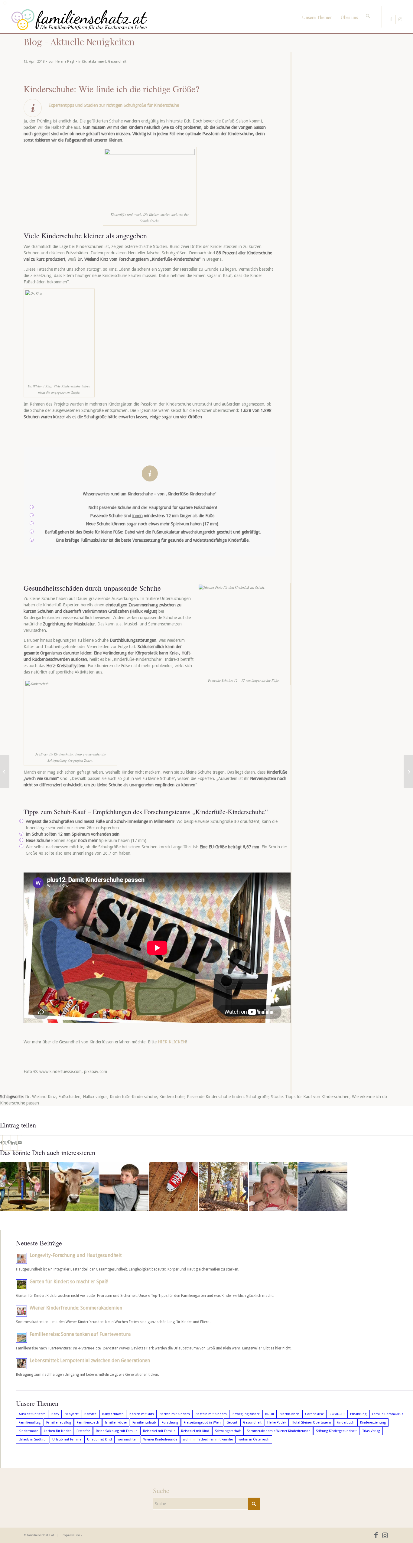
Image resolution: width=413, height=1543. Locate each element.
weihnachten (128, 1439)
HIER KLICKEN (171, 1041)
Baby (55, 1414)
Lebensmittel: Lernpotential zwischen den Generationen (90, 1360)
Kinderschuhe (171, 1096)
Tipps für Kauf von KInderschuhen (317, 1096)
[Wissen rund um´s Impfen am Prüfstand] (408, 771)
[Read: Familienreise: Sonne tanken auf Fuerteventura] (21, 1337)
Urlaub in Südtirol (33, 1439)
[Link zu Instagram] (400, 19)
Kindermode (28, 1431)
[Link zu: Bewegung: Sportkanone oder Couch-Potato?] (24, 1186)
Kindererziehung (373, 1422)
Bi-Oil (269, 1414)
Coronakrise (314, 1414)
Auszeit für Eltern (32, 1414)
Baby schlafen (113, 1414)
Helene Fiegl (64, 62)
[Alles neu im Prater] (4, 771)
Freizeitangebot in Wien (202, 1422)
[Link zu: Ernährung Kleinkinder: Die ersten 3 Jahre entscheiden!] (273, 1186)
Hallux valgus (95, 1096)
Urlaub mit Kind (99, 1439)
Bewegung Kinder (246, 1414)
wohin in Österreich (254, 1439)
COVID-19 (337, 1414)
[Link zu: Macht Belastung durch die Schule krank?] (123, 1186)
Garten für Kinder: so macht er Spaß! (69, 1281)
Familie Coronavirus (387, 1414)
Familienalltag (30, 1422)
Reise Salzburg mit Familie (116, 1431)
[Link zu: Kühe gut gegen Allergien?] (74, 1186)
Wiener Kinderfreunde (160, 1439)
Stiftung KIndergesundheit (336, 1431)
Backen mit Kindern (175, 1414)
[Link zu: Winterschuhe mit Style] (322, 1186)
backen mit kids (141, 1414)
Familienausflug (58, 1422)
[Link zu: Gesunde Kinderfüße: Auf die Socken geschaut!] (173, 1186)
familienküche (116, 1422)
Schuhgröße (257, 1096)
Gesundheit (117, 62)
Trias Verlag (371, 1431)
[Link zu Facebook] (391, 19)
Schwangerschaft (228, 1431)
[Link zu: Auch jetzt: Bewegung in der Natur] (223, 1186)
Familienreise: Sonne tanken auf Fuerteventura (80, 1334)
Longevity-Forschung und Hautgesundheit (76, 1255)
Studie (277, 1096)
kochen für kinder (57, 1431)
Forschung (170, 1422)
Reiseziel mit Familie (159, 1431)
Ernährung (358, 1414)
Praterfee (83, 1431)
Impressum (71, 1535)
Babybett (72, 1414)
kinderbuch (345, 1422)
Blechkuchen (289, 1414)
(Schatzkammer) (94, 62)
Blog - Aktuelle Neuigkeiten (79, 42)
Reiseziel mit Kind (195, 1431)
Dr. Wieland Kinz (40, 1096)
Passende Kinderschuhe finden (215, 1096)
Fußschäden (69, 1096)
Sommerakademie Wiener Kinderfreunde (278, 1431)
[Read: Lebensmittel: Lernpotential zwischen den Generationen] (21, 1363)
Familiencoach (88, 1422)
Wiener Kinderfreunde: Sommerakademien (76, 1308)
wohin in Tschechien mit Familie (208, 1439)
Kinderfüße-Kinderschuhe (133, 1096)
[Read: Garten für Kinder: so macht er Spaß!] (21, 1284)
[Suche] (368, 10)
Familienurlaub (144, 1422)
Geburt (231, 1422)
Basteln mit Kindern (211, 1414)
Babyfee (90, 1414)
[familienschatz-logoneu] (79, 19)
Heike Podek (276, 1422)
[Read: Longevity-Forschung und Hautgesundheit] (21, 1258)
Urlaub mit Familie (66, 1439)
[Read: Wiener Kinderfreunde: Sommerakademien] (21, 1311)
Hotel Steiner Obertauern (311, 1422)
